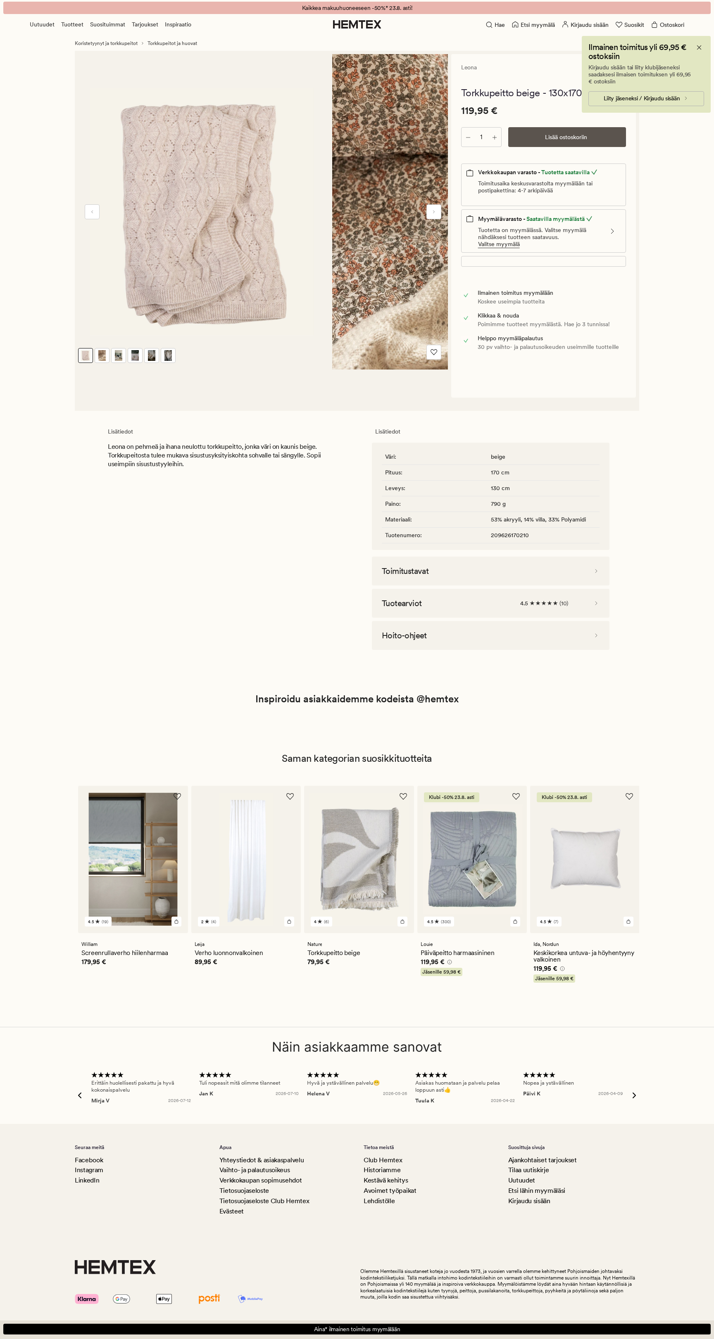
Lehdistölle (379, 1201)
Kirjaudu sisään (529, 1201)
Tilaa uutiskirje (528, 1170)
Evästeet (231, 1211)
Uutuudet (42, 24)
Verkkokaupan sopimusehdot (260, 1180)
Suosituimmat (107, 24)
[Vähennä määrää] (468, 137)
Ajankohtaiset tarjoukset (542, 1160)
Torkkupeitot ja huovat (172, 43)
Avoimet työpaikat (390, 1190)
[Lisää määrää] (494, 137)
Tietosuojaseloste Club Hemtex (264, 1201)
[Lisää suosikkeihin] (433, 352)
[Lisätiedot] (448, 963)
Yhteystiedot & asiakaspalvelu (261, 1160)
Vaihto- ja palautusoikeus (254, 1170)
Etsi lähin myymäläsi (537, 1190)
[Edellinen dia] (92, 211)
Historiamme (382, 1170)
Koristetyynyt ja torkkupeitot (106, 43)
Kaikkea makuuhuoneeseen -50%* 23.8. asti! (357, 8)
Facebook (89, 1160)
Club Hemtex (383, 1160)
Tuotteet (72, 24)
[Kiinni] (699, 47)
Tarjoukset (145, 24)
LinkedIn (87, 1180)
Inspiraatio (178, 24)
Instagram (89, 1170)
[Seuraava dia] (433, 211)
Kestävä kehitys (386, 1180)
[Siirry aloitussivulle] (357, 24)
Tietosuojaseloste (244, 1190)
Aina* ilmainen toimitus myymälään (357, 1329)
